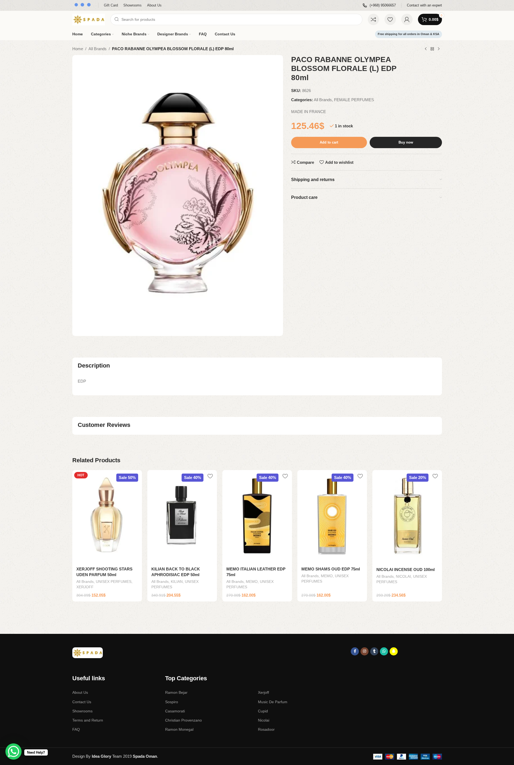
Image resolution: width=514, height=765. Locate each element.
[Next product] (438, 49)
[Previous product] (426, 49)
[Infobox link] (379, 5)
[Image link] (87, 652)
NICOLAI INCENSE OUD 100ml (405, 569)
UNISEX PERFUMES (113, 581)
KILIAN (177, 581)
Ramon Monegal (179, 729)
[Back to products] (432, 49)
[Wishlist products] (390, 19)
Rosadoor (266, 729)
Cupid (263, 711)
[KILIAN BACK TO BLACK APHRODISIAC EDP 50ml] (182, 516)
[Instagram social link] (364, 651)
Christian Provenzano (183, 720)
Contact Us (81, 702)
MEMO (252, 581)
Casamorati (175, 711)
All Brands (97, 48)
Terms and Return (87, 720)
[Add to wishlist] (135, 476)
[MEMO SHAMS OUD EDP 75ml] (332, 516)
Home (77, 48)
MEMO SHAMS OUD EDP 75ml (330, 569)
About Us (80, 692)
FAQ (76, 729)
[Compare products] (373, 19)
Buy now (406, 142)
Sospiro (171, 702)
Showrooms (82, 711)
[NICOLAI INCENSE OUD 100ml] (407, 516)
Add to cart (329, 142)
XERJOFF (85, 587)
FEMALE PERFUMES (354, 99)
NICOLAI (403, 576)
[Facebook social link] (355, 651)
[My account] (407, 19)
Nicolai (263, 720)
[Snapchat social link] (394, 651)
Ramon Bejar (176, 692)
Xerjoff (263, 692)
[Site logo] (88, 19)
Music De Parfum (272, 702)
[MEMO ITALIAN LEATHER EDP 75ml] (257, 516)
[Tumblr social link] (374, 651)
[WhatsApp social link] (384, 651)
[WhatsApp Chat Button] (13, 751)
